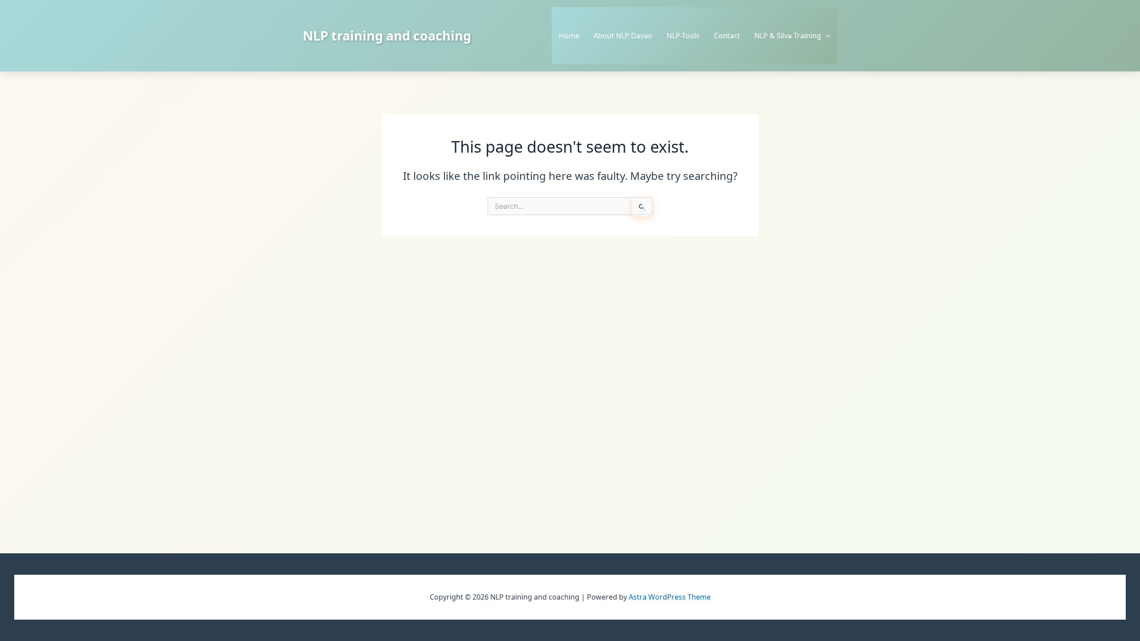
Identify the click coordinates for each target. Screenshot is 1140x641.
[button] (825, 35)
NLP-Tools (683, 36)
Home (569, 36)
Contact (727, 36)
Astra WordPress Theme (670, 597)
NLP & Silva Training (787, 36)
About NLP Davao (623, 36)
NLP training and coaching (387, 35)
